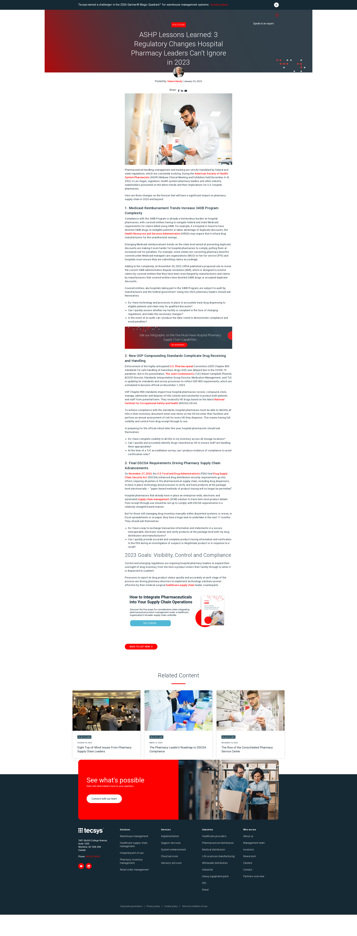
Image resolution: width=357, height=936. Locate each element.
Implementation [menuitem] (170, 836)
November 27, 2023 (140, 473)
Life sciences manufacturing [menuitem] (218, 856)
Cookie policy (171, 906)
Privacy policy (153, 906)
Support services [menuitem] (171, 842)
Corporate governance (131, 906)
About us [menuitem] (248, 836)
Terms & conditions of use (194, 906)
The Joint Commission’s (179, 373)
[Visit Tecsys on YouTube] (81, 866)
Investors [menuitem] (248, 849)
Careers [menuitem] (247, 862)
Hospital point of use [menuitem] (132, 852)
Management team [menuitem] (254, 842)
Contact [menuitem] (247, 869)
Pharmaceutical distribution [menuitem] (218, 842)
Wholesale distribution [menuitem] (215, 862)
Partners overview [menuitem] (253, 876)
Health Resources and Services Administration (152, 233)
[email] (185, 91)
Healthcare (178, 24)
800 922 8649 (93, 856)
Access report (219, 4)
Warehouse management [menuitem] (134, 836)
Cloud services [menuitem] (169, 856)
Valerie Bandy (174, 81)
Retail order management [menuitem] (134, 869)
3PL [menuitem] (204, 883)
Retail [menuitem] (205, 889)
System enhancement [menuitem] (173, 849)
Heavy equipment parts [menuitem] (215, 876)
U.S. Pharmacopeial (181, 366)
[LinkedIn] (182, 91)
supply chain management (153, 499)
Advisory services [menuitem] (171, 862)
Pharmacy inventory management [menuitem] (131, 861)
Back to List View (140, 646)
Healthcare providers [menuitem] (214, 836)
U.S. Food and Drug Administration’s (178, 473)
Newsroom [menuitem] (249, 856)
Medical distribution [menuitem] (213, 849)
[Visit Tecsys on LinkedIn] (89, 866)
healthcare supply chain (180, 585)
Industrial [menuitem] (207, 869)
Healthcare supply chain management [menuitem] (134, 844)
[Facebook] (178, 91)
